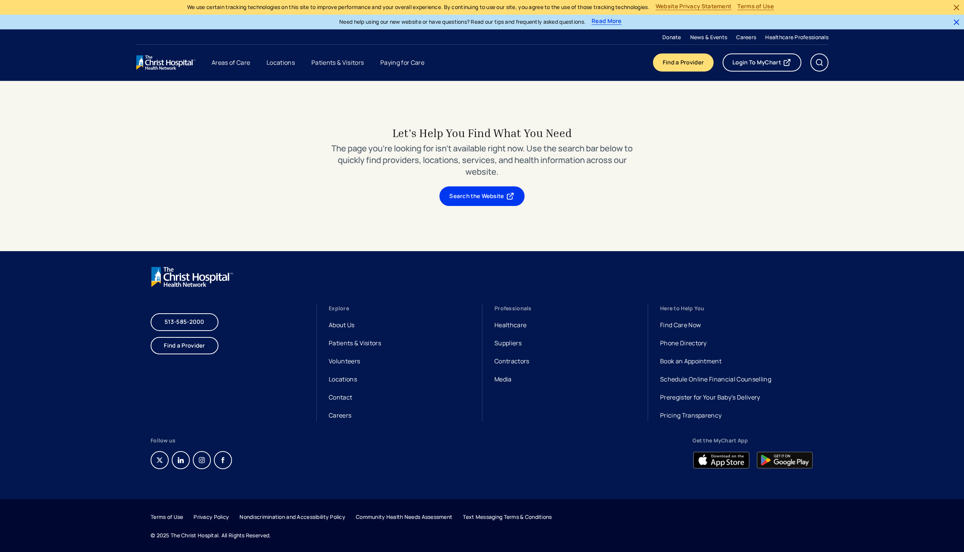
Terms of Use (755, 6)
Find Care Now (680, 325)
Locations (343, 379)
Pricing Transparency (690, 415)
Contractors (511, 361)
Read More (607, 21)
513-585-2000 (184, 322)
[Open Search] (819, 62)
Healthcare (510, 325)
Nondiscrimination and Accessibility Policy (292, 516)
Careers (746, 37)
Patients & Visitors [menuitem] (337, 62)
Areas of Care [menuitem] (231, 62)
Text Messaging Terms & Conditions (507, 516)
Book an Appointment (690, 362)
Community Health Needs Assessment (404, 516)
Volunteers (344, 361)
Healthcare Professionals (796, 37)
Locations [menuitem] (281, 62)
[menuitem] (671, 36)
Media (503, 379)
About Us (342, 325)
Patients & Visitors (355, 343)
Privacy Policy (211, 516)
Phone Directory (683, 343)
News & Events (709, 37)
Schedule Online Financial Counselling (715, 379)
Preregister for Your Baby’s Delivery (710, 397)
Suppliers (508, 343)
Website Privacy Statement (694, 6)
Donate (671, 37)
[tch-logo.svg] (166, 62)
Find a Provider (683, 62)
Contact (340, 397)
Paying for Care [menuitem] (402, 62)
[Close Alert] (956, 7)
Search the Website (476, 196)
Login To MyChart (766, 64)
